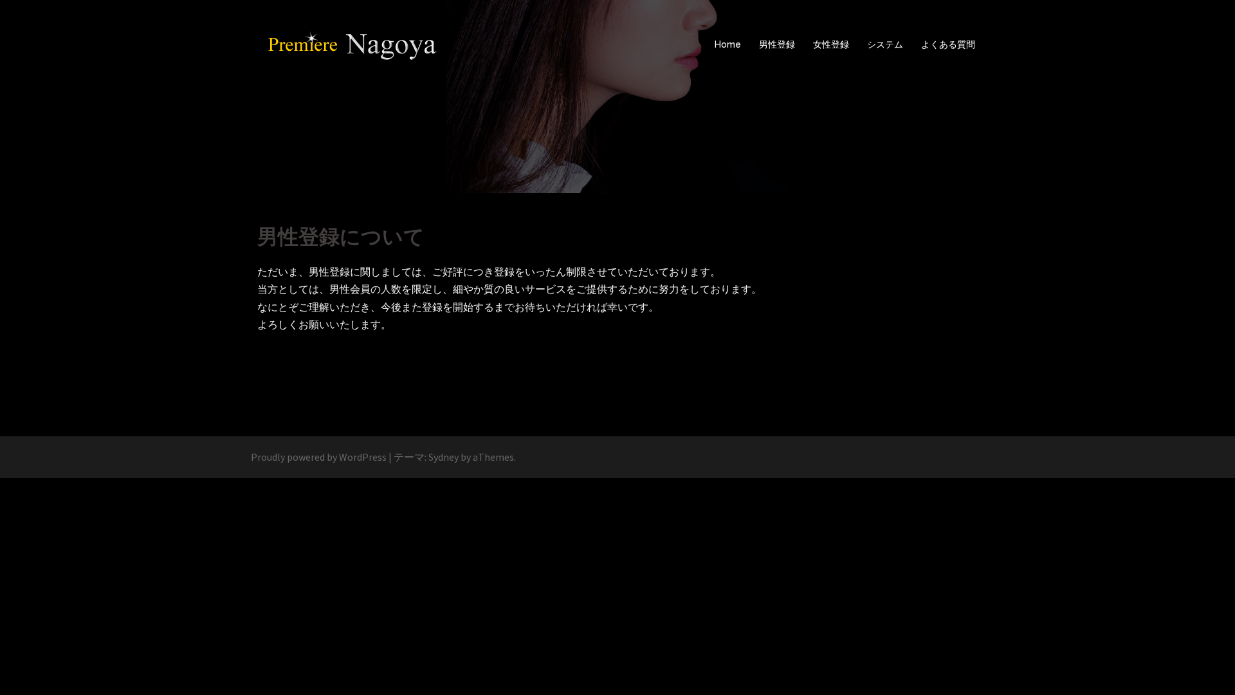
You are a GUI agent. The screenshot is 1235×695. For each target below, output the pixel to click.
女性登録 (831, 44)
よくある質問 (948, 44)
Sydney (443, 456)
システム (885, 44)
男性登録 (777, 44)
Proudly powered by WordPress (319, 456)
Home (728, 44)
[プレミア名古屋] (354, 43)
